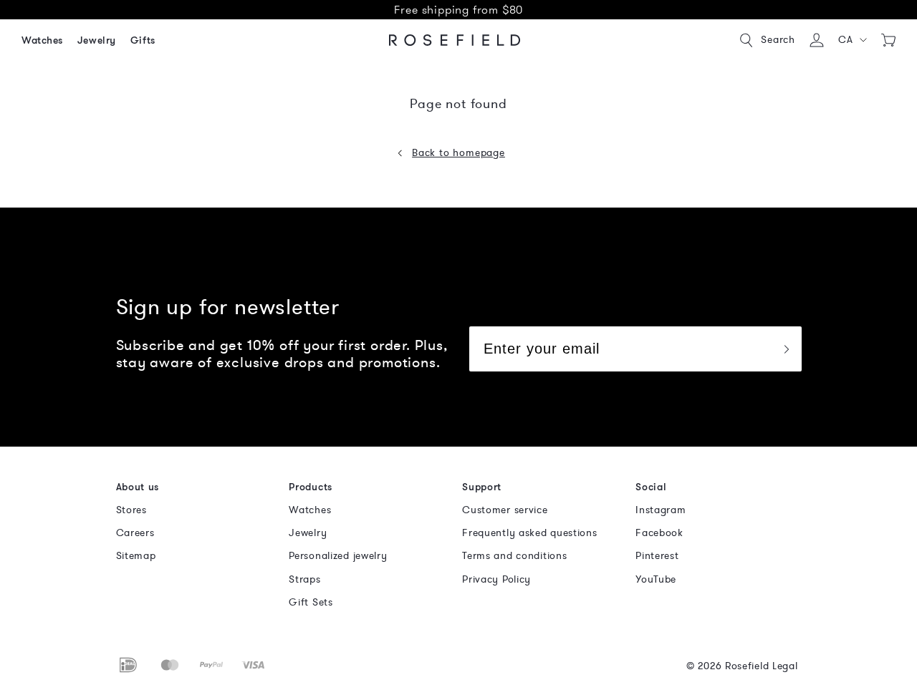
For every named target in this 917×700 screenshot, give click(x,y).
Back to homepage (458, 153)
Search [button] (778, 40)
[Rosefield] (455, 40)
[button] (853, 40)
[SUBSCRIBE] (786, 348)
